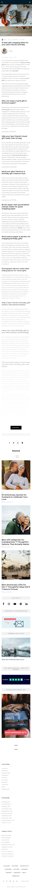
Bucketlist (5, 849)
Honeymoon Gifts (7, 813)
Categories (5, 775)
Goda (5, 39)
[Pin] (13, 442)
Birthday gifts (6, 802)
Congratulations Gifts (8, 820)
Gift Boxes (5, 770)
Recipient (5, 782)
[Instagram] (6, 881)
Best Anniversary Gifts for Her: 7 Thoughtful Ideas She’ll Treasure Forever (16, 587)
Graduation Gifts (6, 815)
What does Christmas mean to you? (13, 659)
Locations (5, 768)
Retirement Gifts (7, 818)
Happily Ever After (7, 847)
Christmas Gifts (6, 804)
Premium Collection (8, 856)
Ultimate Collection (8, 853)
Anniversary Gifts (7, 808)
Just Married (5, 840)
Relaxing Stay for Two (8, 844)
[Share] (9, 442)
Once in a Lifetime (7, 851)
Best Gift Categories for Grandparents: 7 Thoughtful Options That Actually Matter (15, 542)
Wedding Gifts (6, 806)
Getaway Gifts (6, 773)
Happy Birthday (6, 835)
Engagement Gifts (7, 811)
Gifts (9, 39)
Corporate (5, 784)
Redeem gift (5, 789)
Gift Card (4, 777)
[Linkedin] (16, 881)
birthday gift (5, 109)
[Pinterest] (10, 881)
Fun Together (6, 842)
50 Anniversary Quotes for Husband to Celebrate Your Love (15, 497)
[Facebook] (3, 881)
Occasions (5, 780)
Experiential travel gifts (19, 155)
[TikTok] (13, 881)
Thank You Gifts (6, 822)
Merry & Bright (6, 837)
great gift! (15, 71)
